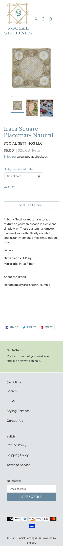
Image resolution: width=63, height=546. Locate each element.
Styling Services (18, 411)
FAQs (11, 401)
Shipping (10, 156)
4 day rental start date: (19, 169)
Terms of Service (18, 465)
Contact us (14, 356)
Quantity (9, 186)
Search (12, 391)
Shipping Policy (18, 455)
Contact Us (15, 421)
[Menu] (57, 19)
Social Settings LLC (29, 538)
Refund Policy (16, 445)
